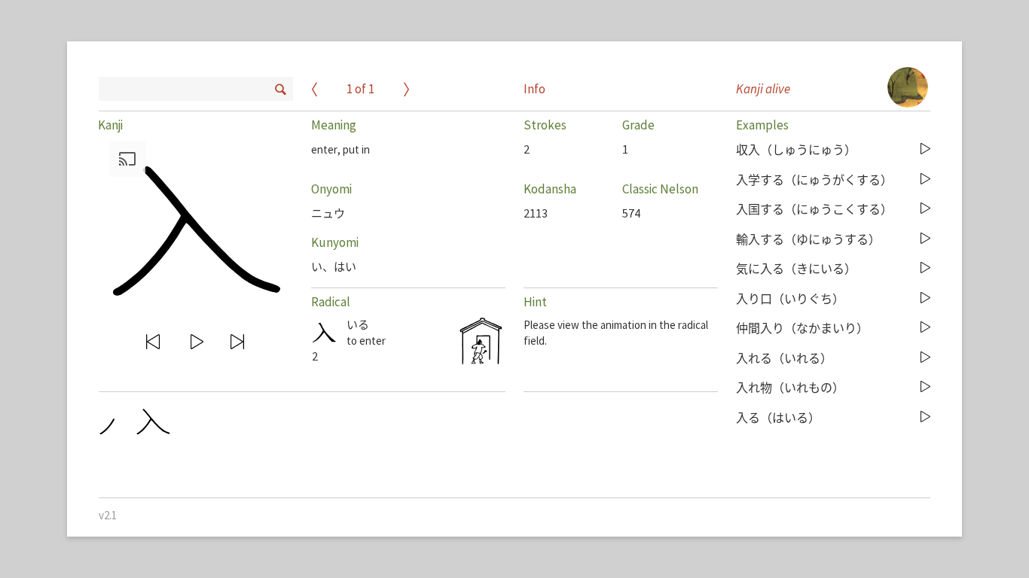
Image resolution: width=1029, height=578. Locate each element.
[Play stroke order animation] (198, 341)
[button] (192, 228)
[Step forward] (238, 341)
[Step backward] (153, 341)
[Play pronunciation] (925, 149)
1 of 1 (360, 90)
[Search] (278, 87)
